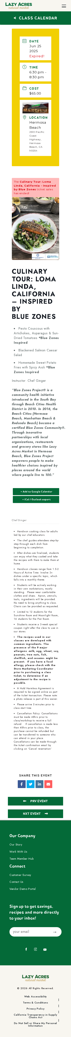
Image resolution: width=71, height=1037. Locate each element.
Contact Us (16, 882)
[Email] (48, 784)
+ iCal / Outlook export (36, 499)
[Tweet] (31, 784)
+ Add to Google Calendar (36, 491)
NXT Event (32, 814)
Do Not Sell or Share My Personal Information (35, 1024)
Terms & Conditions (35, 1002)
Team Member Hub (21, 859)
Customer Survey (20, 875)
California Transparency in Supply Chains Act (35, 1016)
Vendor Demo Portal (22, 889)
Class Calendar (35, 18)
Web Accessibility (35, 996)
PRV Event (39, 801)
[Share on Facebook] (22, 784)
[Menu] (64, 6)
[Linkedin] (39, 784)
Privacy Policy (36, 1008)
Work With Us (18, 852)
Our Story (15, 845)
